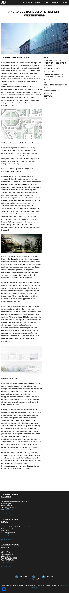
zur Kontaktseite (6, 514)
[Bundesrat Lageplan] (21, 124)
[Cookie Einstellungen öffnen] (4, 591)
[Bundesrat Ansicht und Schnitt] (21, 360)
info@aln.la (9, 509)
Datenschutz (34, 587)
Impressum (63, 585)
